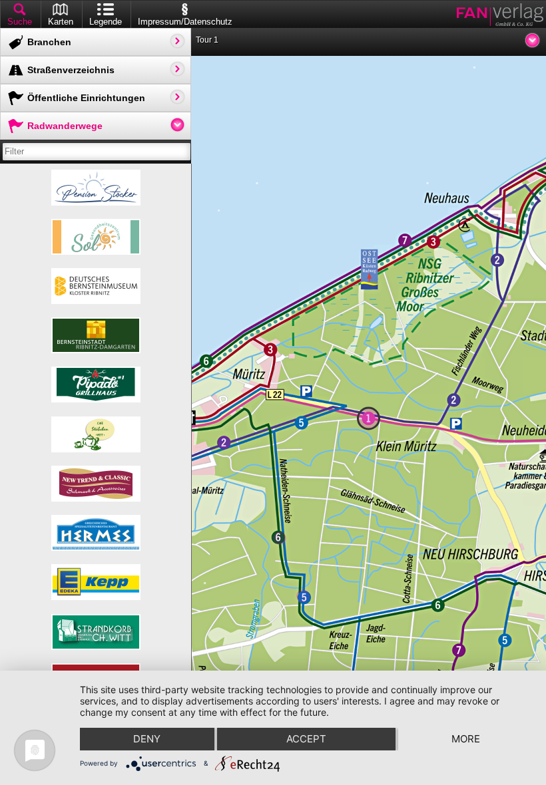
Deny (146, 738)
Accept (306, 738)
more (465, 738)
